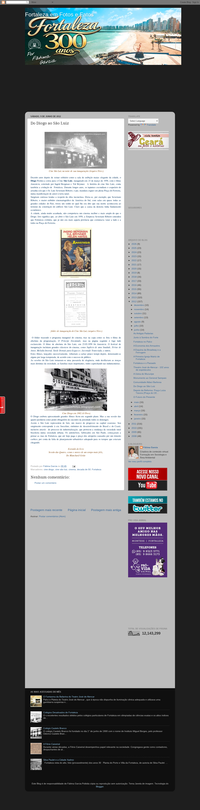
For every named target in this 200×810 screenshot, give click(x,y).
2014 (134, 293)
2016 (134, 285)
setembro (139, 317)
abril (136, 406)
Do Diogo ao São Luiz (144, 386)
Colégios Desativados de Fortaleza (60, 712)
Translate (151, 125)
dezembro (139, 305)
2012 (134, 301)
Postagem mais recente (46, 510)
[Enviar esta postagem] (73, 466)
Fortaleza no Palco (142, 342)
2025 (134, 248)
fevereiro (138, 414)
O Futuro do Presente (144, 397)
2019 (134, 273)
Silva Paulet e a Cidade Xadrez (58, 760)
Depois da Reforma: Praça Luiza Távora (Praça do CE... (149, 391)
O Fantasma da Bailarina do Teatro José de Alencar (69, 697)
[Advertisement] (100, 88)
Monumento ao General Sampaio (149, 378)
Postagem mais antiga (106, 510)
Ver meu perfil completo (140, 461)
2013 (134, 297)
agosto (137, 322)
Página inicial (77, 510)
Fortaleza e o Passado (144, 363)
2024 (134, 252)
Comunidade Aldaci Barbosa (147, 382)
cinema (72, 469)
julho (136, 326)
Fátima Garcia (150, 447)
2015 (134, 289)
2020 (134, 269)
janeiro (137, 419)
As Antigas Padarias (143, 333)
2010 (134, 428)
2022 (134, 260)
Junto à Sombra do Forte (145, 337)
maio (137, 402)
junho (137, 330)
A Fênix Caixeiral (51, 744)
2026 (134, 244)
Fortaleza (96, 469)
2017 (134, 281)
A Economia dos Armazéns (146, 346)
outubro (138, 313)
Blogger (99, 786)
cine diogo (49, 469)
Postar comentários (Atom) (52, 516)
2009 (134, 432)
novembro (139, 309)
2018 (134, 277)
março (137, 410)
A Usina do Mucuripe (143, 374)
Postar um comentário (45, 483)
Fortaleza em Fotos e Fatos (59, 14)
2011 (134, 424)
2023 (134, 256)
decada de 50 (84, 469)
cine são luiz (61, 469)
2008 (134, 436)
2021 (134, 264)
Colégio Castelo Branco (55, 728)
